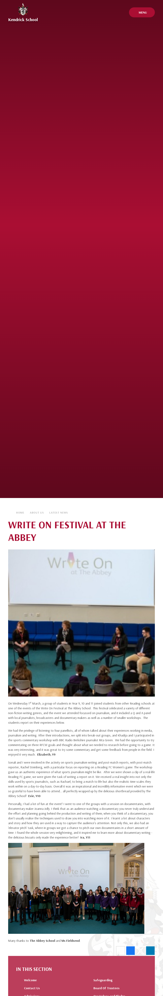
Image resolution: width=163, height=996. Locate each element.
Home (20, 512)
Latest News (58, 512)
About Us (37, 512)
